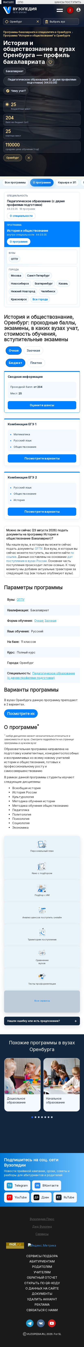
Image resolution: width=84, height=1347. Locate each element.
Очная (14, 350)
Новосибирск (20, 283)
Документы (42, 1294)
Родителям (42, 1267)
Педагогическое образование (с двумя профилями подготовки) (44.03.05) (42, 81)
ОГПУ (14, 259)
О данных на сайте (42, 1288)
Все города (40, 299)
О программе (19, 241)
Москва (16, 275)
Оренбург (12, 157)
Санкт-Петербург (38, 275)
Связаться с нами (42, 1310)
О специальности (21, 215)
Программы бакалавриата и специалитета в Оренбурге (37, 32)
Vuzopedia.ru (36, 1334)
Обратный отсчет (42, 1277)
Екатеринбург (44, 283)
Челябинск (48, 291)
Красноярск (19, 299)
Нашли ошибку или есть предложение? (33, 1020)
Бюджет (15, 363)
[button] (32, 1117)
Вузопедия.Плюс (42, 1219)
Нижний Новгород (23, 291)
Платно (36, 363)
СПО (20, 2)
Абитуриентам (42, 1261)
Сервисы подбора (42, 1256)
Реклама (42, 1304)
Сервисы (42, 1234)
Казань (63, 283)
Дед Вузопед (42, 1227)
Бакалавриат (14, 71)
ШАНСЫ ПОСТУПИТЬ (68, 2)
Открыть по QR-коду (42, 1283)
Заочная (33, 350)
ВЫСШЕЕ (8, 2)
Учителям (42, 1272)
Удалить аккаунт (42, 1299)
